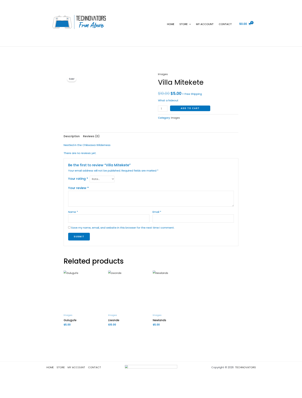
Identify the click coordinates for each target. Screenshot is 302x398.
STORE (183, 24)
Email (157, 212)
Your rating (78, 178)
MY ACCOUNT (205, 24)
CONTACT (225, 24)
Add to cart (190, 108)
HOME (170, 24)
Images (163, 74)
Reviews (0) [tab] (91, 136)
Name (73, 212)
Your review (78, 188)
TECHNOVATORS (245, 367)
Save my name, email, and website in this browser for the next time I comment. (122, 227)
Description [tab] (72, 136)
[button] (189, 24)
